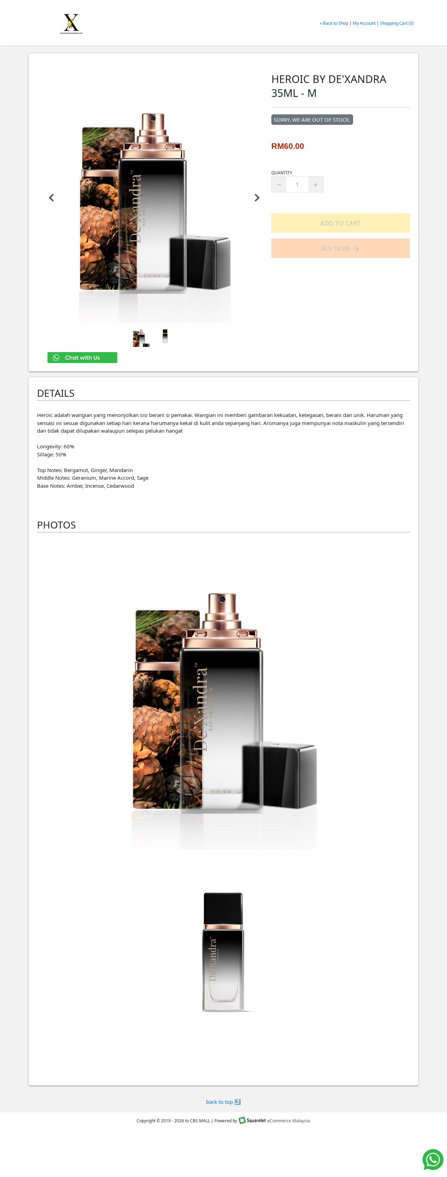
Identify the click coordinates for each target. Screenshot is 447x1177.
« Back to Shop (334, 23)
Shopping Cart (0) (397, 23)
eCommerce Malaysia (288, 1121)
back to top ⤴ (223, 1101)
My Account (364, 23)
